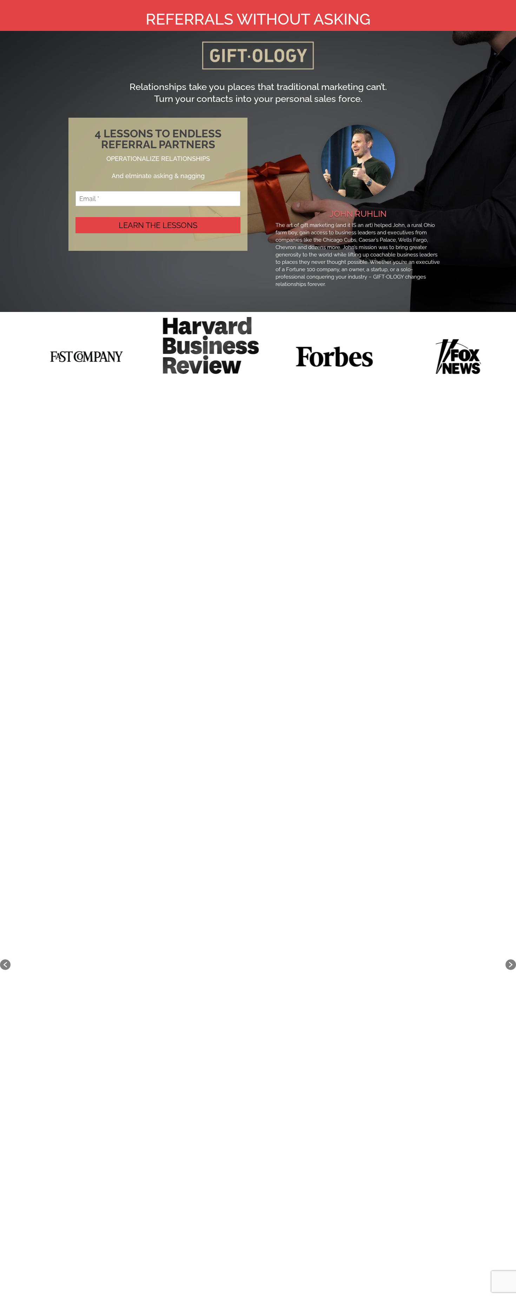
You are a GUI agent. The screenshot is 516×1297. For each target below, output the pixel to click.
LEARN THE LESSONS (158, 225)
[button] (5, 964)
